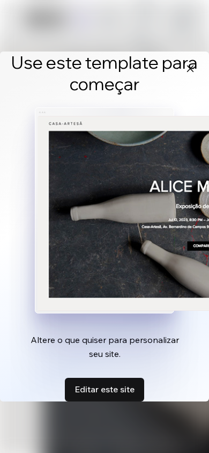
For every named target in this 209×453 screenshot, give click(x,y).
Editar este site (104, 389)
